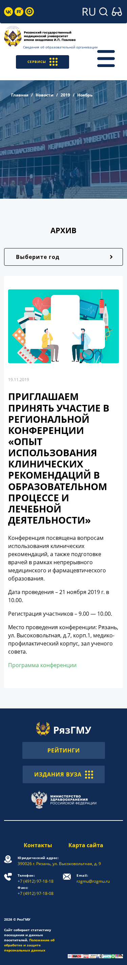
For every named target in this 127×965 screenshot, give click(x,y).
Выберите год (38, 257)
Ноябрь (84, 95)
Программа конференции (42, 665)
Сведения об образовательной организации (60, 47)
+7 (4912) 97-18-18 (36, 878)
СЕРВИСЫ (36, 61)
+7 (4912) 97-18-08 (36, 890)
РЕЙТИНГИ (63, 750)
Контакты (38, 845)
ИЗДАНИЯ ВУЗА (58, 774)
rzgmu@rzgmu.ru (93, 878)
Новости (45, 95)
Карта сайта (85, 845)
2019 (65, 95)
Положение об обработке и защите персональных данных (29, 945)
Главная (19, 95)
